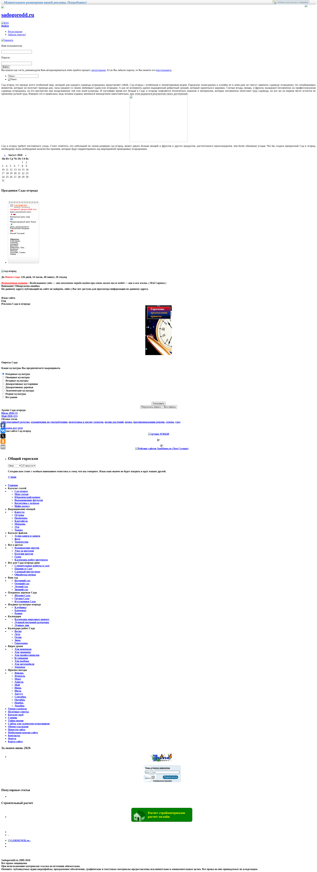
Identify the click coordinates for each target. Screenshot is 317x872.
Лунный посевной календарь (32, 622)
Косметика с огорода (27, 503)
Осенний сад (22, 583)
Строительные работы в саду (32, 565)
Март (18, 679)
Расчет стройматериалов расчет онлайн (166, 814)
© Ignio (12, 477)
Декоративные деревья (19, 387)
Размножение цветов (27, 547)
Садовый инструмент (27, 571)
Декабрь (19, 705)
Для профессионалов (27, 655)
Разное (18, 613)
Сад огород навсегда (157, 768)
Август (19, 693)
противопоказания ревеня (148, 422)
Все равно (11, 397)
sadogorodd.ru (17, 15)
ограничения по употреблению (49, 422)
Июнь (18, 687)
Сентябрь (20, 696)
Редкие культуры (15, 393)
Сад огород (21, 491)
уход (177, 422)
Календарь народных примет (32, 619)
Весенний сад (22, 580)
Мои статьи (21, 494)
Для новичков (23, 649)
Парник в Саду (24, 568)
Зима (17, 640)
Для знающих (23, 652)
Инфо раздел (22, 506)
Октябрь (20, 699)
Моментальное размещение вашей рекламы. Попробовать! (45, 2)
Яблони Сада (22, 595)
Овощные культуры (17, 377)
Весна (18, 631)
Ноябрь (19, 702)
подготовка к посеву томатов (86, 422)
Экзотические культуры (19, 390)
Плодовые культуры (17, 374)
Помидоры (21, 518)
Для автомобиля (24, 664)
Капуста (19, 512)
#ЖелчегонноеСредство (15, 422)
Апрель (19, 681)
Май (17, 684)
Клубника (20, 607)
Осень (18, 637)
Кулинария (21, 658)
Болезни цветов (24, 553)
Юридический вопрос (27, 497)
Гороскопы (21, 643)
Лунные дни (22, 625)
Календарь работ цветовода (31, 559)
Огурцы (19, 515)
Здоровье (20, 667)
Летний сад (21, 586)
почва (128, 422)
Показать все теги (12, 428)
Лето (17, 634)
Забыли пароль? (17, 34)
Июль (18, 690)
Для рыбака (22, 661)
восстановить (163, 70)
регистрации (98, 70)
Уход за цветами (24, 550)
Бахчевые (20, 610)
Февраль (20, 676)
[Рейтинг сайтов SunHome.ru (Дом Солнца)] (161, 448)
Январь (19, 673)
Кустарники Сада (25, 601)
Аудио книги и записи (27, 535)
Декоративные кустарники (21, 384)
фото (17, 538)
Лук (17, 527)
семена (170, 422)
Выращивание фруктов (29, 500)
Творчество (21, 541)
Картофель (21, 521)
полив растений (114, 422)
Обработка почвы (25, 574)
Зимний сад (21, 589)
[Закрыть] (7, 40)
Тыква (19, 530)
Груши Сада (22, 598)
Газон (18, 556)
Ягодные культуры (16, 380)
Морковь (20, 524)
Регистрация (15, 31)
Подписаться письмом (162, 781)
